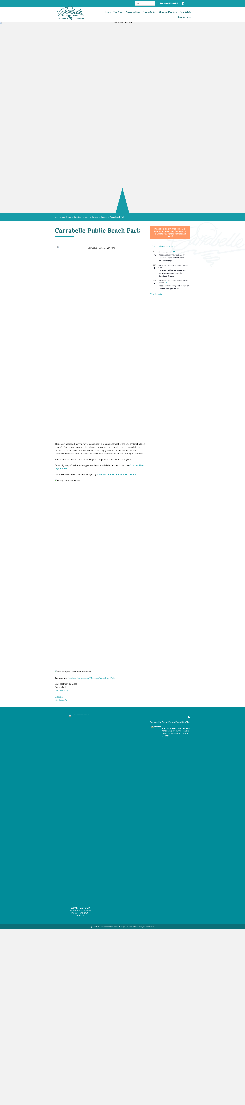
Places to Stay (133, 12)
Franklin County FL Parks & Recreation (116, 474)
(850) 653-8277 (62, 700)
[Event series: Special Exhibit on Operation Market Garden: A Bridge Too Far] (166, 283)
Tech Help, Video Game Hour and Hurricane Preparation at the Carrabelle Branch (172, 273)
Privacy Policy (174, 722)
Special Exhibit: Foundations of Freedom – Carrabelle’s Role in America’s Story (171, 258)
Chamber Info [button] (184, 17)
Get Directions (61, 690)
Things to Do (149, 12)
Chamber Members (168, 12)
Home (108, 12)
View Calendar (156, 294)
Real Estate (185, 12)
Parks (112, 678)
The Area (117, 12)
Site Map (186, 722)
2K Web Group (148, 927)
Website (59, 697)
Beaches (95, 217)
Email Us (80, 915)
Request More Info (169, 3)
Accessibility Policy (158, 722)
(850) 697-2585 (81, 913)
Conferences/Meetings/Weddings (93, 678)
